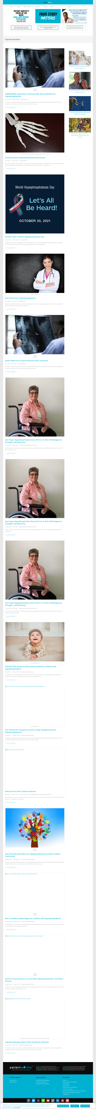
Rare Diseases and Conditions (70, 1082)
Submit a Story (12, 1082)
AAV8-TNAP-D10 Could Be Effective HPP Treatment (26, 360)
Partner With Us (13, 1080)
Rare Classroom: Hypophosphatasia (20, 298)
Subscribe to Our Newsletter (42, 1080)
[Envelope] (67, 1100)
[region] (48, 1106)
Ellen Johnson (8, 794)
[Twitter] (33, 1100)
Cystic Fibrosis (22, 794)
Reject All (75, 1106)
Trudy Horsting (8, 445)
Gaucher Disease (28, 794)
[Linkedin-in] (57, 1100)
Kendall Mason (8, 672)
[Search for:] (73, 6)
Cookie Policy (17, 1107)
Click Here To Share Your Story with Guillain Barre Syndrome (21, 27)
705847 (34, 973)
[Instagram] (38, 1100)
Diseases (19, 6)
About (11, 6)
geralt (35, 849)
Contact (52, 6)
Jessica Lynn (7, 99)
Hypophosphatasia (24, 99)
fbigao (35, 913)
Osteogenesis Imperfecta (32, 445)
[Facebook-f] (28, 1100)
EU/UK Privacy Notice (68, 1089)
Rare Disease (31, 672)
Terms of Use (66, 1083)
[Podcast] (43, 1100)
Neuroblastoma (43, 794)
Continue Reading (10, 107)
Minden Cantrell (8, 859)
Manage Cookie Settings (63, 1106)
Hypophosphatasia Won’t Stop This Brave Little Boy (27, 1042)
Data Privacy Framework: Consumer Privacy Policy (74, 1091)
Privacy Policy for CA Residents (70, 1087)
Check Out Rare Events (41, 1082)
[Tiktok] (53, 1100)
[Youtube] (48, 1100)
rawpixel (35, 89)
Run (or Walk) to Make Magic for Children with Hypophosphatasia (33, 918)
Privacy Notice (66, 1085)
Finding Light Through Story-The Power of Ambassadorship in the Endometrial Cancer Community (80, 135)
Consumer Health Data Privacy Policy (71, 1092)
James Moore (8, 239)
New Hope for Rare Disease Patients (20, 791)
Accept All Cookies (85, 1106)
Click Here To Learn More (75, 27)
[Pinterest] (62, 1100)
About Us (65, 1080)
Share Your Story (27, 6)
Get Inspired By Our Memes (42, 1083)
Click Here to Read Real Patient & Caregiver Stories (48, 27)
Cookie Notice (66, 1094)
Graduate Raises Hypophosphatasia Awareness (25, 157)
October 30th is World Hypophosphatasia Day (24, 237)
